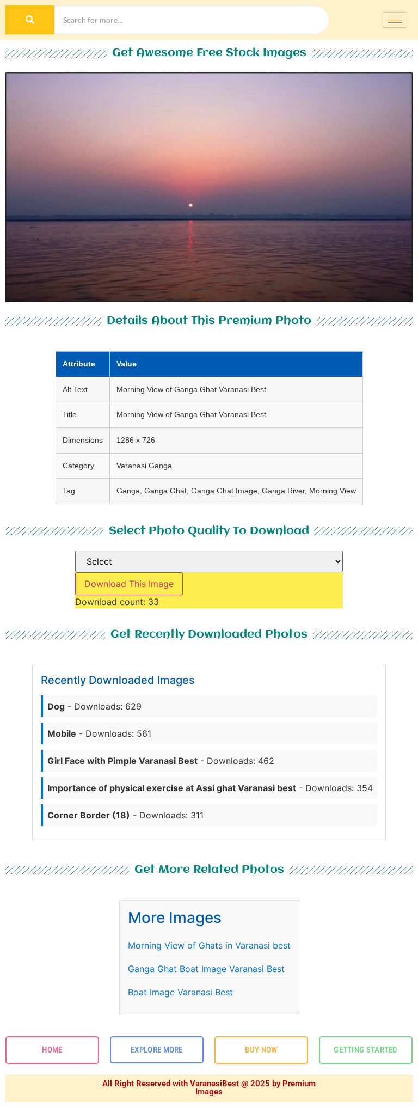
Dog (56, 706)
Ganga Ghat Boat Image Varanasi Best (206, 968)
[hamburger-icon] (395, 20)
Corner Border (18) (88, 815)
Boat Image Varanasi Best (180, 992)
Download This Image (129, 583)
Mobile (61, 733)
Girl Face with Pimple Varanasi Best (122, 760)
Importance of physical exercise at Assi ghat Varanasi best (171, 787)
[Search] (29, 19)
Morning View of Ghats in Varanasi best (209, 945)
